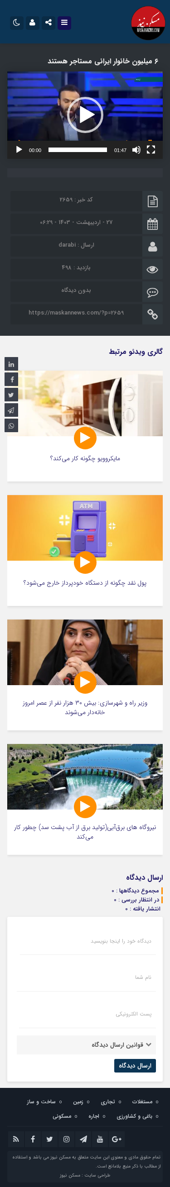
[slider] (78, 150)
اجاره (93, 1116)
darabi (67, 245)
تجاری (108, 1101)
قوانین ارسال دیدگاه (117, 1045)
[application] (85, 115)
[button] (85, 115)
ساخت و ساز (41, 1101)
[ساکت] (136, 149)
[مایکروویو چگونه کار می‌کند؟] (85, 426)
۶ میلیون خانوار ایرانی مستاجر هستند (103, 61)
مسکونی (62, 1116)
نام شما (143, 977)
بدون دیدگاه (76, 290)
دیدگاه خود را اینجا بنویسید (121, 941)
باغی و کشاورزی (134, 1116)
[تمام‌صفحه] (150, 149)
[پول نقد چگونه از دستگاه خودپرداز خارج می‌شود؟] (85, 550)
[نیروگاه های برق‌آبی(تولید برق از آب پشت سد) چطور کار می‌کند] (85, 799)
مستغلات (142, 1101)
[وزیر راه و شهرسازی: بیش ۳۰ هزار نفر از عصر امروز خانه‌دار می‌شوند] (85, 675)
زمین (78, 1101)
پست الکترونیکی (133, 1014)
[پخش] (19, 149)
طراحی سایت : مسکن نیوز (85, 1175)
